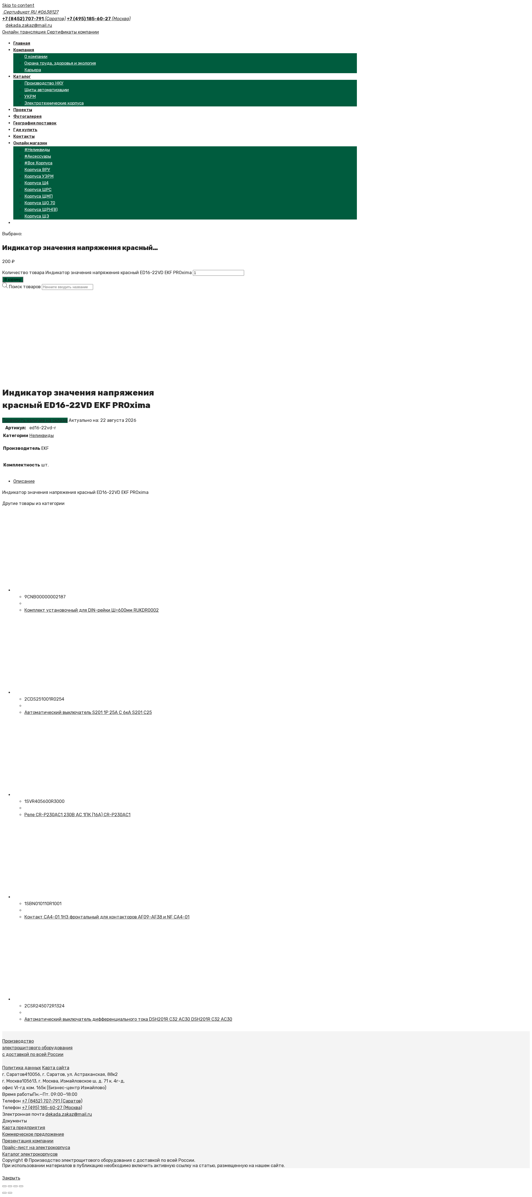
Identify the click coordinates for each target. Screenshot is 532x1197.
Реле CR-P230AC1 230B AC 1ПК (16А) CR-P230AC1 (77, 814)
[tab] (144, 481)
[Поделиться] (10, 1186)
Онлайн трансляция (24, 32)
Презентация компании (27, 1141)
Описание (24, 481)
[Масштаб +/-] (21, 1186)
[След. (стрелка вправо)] (10, 1193)
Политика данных (21, 1067)
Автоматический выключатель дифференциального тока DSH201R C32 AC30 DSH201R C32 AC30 (128, 1019)
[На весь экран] (15, 1186)
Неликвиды (41, 435)
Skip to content (18, 5)
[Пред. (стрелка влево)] (4, 1193)
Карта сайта (55, 1067)
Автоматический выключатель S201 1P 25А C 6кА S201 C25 (88, 712)
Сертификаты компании (73, 32)
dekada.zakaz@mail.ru (29, 25)
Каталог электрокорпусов (30, 1154)
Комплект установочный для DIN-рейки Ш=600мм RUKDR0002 (91, 610)
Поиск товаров (25, 286)
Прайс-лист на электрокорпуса (36, 1147)
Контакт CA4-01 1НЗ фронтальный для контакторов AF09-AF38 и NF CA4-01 (107, 917)
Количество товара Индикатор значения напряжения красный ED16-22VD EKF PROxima (97, 272)
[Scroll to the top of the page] (4, 1171)
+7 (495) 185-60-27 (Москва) (52, 1107)
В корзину (12, 279)
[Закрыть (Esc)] (4, 1186)
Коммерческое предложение (33, 1134)
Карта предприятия (23, 1127)
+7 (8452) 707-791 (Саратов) (52, 1101)
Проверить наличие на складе (35, 420)
